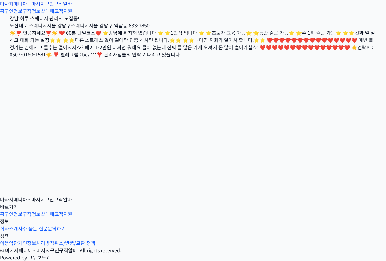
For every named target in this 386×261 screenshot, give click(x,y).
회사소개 (9, 228)
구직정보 (32, 10)
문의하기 (57, 228)
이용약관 (9, 242)
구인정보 (14, 10)
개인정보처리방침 (36, 242)
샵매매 (47, 10)
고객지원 (63, 10)
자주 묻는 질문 (33, 228)
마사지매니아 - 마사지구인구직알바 (36, 3)
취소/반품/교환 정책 (74, 242)
